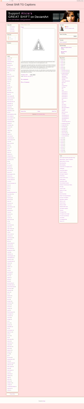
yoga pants (9, 388)
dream (8, 152)
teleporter (9, 350)
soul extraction (10, 330)
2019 (62, 68)
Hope (63, 102)
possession (9, 290)
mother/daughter (10, 255)
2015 (62, 142)
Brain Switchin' (64, 51)
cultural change (10, 139)
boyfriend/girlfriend (10, 114)
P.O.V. (8, 275)
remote (8, 306)
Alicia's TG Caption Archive (66, 47)
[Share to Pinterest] (34, 74)
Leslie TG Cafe (62, 188)
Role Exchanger (10, 312)
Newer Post (23, 111)
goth (8, 190)
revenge (8, 308)
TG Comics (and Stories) (64, 215)
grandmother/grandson (11, 192)
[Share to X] (32, 74)
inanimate (9, 214)
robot (8, 310)
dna (8, 148)
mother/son (9, 259)
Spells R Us (9, 332)
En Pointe (63, 113)
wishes (8, 379)
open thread (9, 272)
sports (8, 335)
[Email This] (30, 74)
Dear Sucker (64, 105)
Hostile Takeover (10, 206)
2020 (62, 67)
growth (8, 195)
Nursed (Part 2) (64, 96)
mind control (9, 244)
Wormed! (62, 52)
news (8, 268)
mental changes (10, 243)
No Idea (62, 48)
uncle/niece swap (10, 362)
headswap (9, 197)
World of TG (62, 221)
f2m (8, 163)
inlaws (8, 215)
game (8, 186)
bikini (8, 90)
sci (7, 321)
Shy (62, 99)
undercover (9, 364)
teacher (8, 348)
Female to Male (10, 179)
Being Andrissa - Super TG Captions (66, 159)
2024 (62, 62)
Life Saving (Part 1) (65, 118)
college (8, 130)
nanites (8, 264)
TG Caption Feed (63, 212)
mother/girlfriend (10, 257)
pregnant (9, 295)
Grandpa (63, 110)
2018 (62, 137)
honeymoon (9, 203)
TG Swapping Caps (63, 219)
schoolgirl (9, 319)
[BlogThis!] (31, 74)
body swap (9, 99)
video (8, 368)
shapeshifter (9, 326)
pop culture (9, 288)
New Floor (64, 82)
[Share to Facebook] (33, 74)
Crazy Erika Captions (63, 170)
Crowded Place (64, 85)
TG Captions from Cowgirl (64, 213)
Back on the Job (65, 112)
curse (8, 141)
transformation (10, 359)
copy (8, 132)
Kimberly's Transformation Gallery (66, 184)
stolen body (29, 76)
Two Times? (64, 104)
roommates (9, 315)
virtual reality (9, 370)
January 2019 (64, 135)
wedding (8, 375)
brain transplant (10, 117)
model (8, 252)
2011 (62, 148)
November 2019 (65, 71)
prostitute (9, 301)
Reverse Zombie (65, 74)
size (8, 328)
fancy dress (9, 170)
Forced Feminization (11, 183)
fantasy (8, 172)
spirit (8, 333)
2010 (62, 150)
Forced (8, 181)
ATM (8, 83)
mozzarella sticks (10, 261)
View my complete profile (69, 28)
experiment (9, 159)
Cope (63, 90)
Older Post (54, 111)
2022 (62, 65)
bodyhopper (9, 105)
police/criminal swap (11, 286)
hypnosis (8, 208)
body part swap (10, 97)
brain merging (9, 116)
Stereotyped (64, 76)
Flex (62, 88)
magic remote (9, 228)
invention (9, 217)
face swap (9, 165)
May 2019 (64, 129)
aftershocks (9, 65)
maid (8, 232)
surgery (8, 344)
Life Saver (63, 79)
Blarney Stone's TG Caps (64, 161)
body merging (9, 96)
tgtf (7, 355)
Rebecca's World (63, 204)
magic (8, 226)
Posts (10, 37)
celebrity (8, 123)
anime (8, 81)
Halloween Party (65, 77)
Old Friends (64, 119)
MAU (8, 241)
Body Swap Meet (63, 163)
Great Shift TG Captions (21, 4)
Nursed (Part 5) (64, 91)
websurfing (9, 373)
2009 (62, 151)
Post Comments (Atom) (41, 114)
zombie (8, 390)
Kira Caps (61, 186)
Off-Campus (64, 101)
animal (8, 79)
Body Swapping (62, 164)
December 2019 (65, 70)
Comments (11, 38)
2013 (62, 145)
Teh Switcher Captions (64, 208)
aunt (8, 85)
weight (8, 377)
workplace (9, 382)
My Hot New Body (63, 193)
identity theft (9, 210)
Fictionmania (62, 175)
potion (8, 292)
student (8, 341)
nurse (8, 270)
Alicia (67, 26)
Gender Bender (62, 179)
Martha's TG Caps (63, 190)
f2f (7, 161)
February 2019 (65, 134)
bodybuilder (9, 103)
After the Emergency (65, 107)
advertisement (9, 61)
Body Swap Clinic (10, 101)
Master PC (9, 239)
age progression (10, 68)
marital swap (9, 237)
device (8, 146)
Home (39, 111)
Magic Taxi (9, 230)
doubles (8, 150)
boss (8, 112)
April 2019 (64, 131)
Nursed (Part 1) (64, 98)
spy (8, 337)
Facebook (9, 166)
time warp (9, 357)
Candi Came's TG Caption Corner (66, 166)
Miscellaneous (9, 250)
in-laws (8, 212)
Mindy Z (61, 192)
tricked (8, 361)
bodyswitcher (9, 110)
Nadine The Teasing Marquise (65, 195)
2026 (62, 59)
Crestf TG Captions (63, 172)
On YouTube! (12, 31)
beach (8, 88)
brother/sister (9, 121)
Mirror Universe (10, 248)
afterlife (8, 63)
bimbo (8, 94)
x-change (9, 384)
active (8, 59)
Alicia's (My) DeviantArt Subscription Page (67, 157)
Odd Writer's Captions (64, 199)
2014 (62, 144)
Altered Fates (9, 76)
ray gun (8, 304)
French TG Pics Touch (64, 177)
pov (8, 293)
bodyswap (25, 76)
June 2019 (64, 128)
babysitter (9, 87)
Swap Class (9, 346)
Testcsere (61, 210)
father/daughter (10, 174)
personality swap (10, 284)
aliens (8, 74)
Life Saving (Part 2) (65, 116)
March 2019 (64, 132)
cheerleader (9, 125)
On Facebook (12, 26)
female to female (10, 177)
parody (8, 279)
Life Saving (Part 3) (65, 115)
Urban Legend (9, 366)
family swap (9, 168)
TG (32, 76)
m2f (8, 221)
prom (8, 299)
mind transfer (9, 246)
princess (8, 297)
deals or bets (9, 143)
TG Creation (62, 217)
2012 (62, 147)
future (8, 185)
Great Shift (9, 194)
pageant (8, 277)
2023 (62, 64)
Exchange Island (10, 157)
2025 (62, 61)
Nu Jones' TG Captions (64, 197)
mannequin (9, 235)
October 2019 (64, 73)
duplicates (9, 154)
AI (7, 72)
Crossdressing (9, 137)
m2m (8, 223)
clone (8, 128)
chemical (8, 126)
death (8, 145)
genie (8, 188)
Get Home (64, 87)
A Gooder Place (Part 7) (66, 121)
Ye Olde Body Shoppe (11, 386)
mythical (8, 263)
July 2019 (64, 126)
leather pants (9, 219)
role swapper (9, 313)
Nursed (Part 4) (64, 93)
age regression (10, 70)
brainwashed (9, 119)
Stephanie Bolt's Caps (64, 206)
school (8, 317)
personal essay (10, 283)
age (8, 67)
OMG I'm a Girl (62, 201)
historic (8, 201)
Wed (62, 84)
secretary (9, 324)
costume (8, 134)
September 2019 (65, 123)
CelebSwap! (62, 168)
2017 (62, 139)
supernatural (9, 342)
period (8, 281)
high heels (9, 199)
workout (8, 381)
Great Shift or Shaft (63, 181)
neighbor (8, 266)
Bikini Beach (9, 92)
